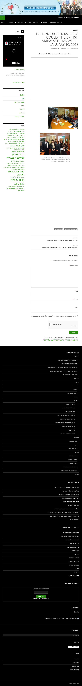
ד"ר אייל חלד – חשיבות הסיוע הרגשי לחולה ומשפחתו (63, 512)
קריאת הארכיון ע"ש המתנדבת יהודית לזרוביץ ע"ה (64, 516)
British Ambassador (71, 229)
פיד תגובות (75, 666)
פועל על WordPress (74, 683)
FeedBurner (36, 598)
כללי (23, 98)
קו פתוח (22, 177)
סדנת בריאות (20, 161)
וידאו (17, 32)
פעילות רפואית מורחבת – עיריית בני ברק (67, 487)
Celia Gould (58, 229)
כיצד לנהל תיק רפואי (70, 411)
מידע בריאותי (20, 150)
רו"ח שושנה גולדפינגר (17, 181)
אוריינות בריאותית (70, 404)
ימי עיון (75, 400)
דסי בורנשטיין (10, 137)
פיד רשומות (75, 662)
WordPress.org (74, 669)
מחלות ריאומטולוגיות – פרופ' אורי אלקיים (66, 509)
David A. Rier (20, 131)
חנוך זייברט (11, 141)
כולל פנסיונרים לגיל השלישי (17, 73)
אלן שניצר (22, 133)
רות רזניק (22, 186)
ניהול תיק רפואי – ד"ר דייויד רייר (69, 470)
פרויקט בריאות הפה (18, 167)
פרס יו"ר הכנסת (19, 116)
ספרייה (14, 161)
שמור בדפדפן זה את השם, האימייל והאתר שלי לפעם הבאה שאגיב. (53, 316)
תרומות (3, 22)
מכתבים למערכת (73, 463)
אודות (77, 568)
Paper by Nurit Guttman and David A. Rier (63, 371)
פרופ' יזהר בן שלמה (18, 169)
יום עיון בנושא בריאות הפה (68, 426)
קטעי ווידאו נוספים (18, 82)
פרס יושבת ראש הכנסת (16, 173)
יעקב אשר (20, 146)
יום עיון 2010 (72, 430)
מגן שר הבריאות (19, 102)
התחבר (77, 659)
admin (63, 48)
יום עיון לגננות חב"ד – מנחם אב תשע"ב (65, 422)
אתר (76, 308)
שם (76, 291)
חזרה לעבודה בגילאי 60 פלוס (70, 498)
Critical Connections (70, 374)
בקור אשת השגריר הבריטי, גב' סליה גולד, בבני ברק (62, 239)
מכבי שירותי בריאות (18, 152)
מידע (22, 106)
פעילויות (29, 22)
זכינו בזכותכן (20, 22)
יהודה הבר (20, 143)
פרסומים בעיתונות (72, 459)
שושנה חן (21, 190)
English (44, 22)
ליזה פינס (12, 146)
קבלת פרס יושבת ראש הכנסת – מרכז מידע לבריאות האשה (60, 246)
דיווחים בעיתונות (18, 137)
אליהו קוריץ (11, 131)
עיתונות (10, 22)
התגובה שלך (73, 265)
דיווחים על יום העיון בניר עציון (67, 433)
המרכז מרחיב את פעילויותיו (70, 467)
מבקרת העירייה (20, 148)
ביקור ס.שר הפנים (72, 448)
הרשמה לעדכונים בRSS (51, 618)
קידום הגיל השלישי (15, 177)
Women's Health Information (67, 360)
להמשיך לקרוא (19, 69)
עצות (8, 163)
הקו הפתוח (35, 22)
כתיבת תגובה (54, 48)
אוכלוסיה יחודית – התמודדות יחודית (66, 415)
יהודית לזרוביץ (13, 143)
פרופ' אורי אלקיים (7, 167)
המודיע (22, 139)
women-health (11, 75)
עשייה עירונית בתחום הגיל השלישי (69, 494)
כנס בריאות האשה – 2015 (68, 408)
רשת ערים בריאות (14, 186)
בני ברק (17, 133)
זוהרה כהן (6, 139)
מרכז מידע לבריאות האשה (68, 18)
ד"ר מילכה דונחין (12, 135)
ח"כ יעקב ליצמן (19, 141)
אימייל (75, 299)
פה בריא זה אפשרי (18, 165)
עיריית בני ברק (19, 163)
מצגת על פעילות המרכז (71, 386)
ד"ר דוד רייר (20, 135)
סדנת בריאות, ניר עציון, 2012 (67, 419)
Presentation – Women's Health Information (62, 367)
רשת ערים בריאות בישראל (15, 188)
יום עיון (7, 143)
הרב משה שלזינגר (14, 139)
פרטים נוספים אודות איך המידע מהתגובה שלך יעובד (60, 340)
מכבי (15, 150)
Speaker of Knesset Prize (69, 363)
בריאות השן (11, 133)
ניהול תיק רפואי (74, 519)
